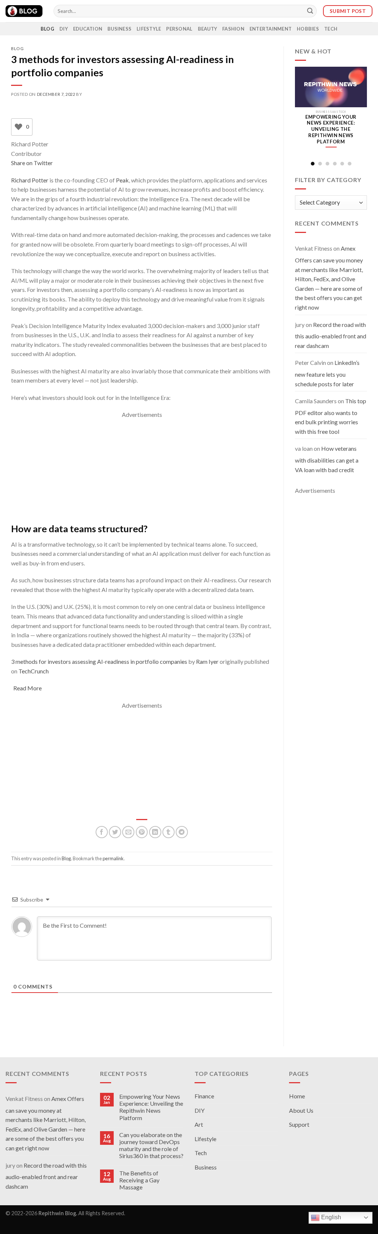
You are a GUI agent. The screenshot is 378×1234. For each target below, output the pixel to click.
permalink (113, 858)
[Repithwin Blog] (24, 11)
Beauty (207, 29)
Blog (47, 29)
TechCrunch (33, 670)
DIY (63, 29)
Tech (330, 29)
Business (119, 29)
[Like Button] (18, 127)
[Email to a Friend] (128, 832)
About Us (301, 1110)
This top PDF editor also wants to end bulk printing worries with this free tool (330, 416)
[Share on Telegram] (182, 832)
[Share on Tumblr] (168, 832)
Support (299, 1124)
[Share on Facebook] (102, 832)
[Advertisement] (141, 471)
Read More (27, 687)
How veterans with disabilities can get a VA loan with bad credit (326, 459)
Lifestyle (149, 29)
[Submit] (310, 11)
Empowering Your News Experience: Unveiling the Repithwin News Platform (151, 1107)
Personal (179, 29)
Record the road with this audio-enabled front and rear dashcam (330, 335)
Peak (122, 180)
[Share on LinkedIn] (155, 832)
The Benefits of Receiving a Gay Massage (139, 1180)
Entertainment (271, 29)
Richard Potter (29, 180)
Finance (204, 1095)
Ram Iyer (207, 661)
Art (199, 1124)
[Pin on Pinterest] (142, 832)
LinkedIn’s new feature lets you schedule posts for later (327, 373)
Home (297, 1095)
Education (87, 29)
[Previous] (300, 112)
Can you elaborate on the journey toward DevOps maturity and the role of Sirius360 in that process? (151, 1145)
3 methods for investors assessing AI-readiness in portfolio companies (99, 661)
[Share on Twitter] (115, 832)
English (330, 1217)
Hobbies (308, 29)
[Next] (361, 112)
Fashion (233, 29)
